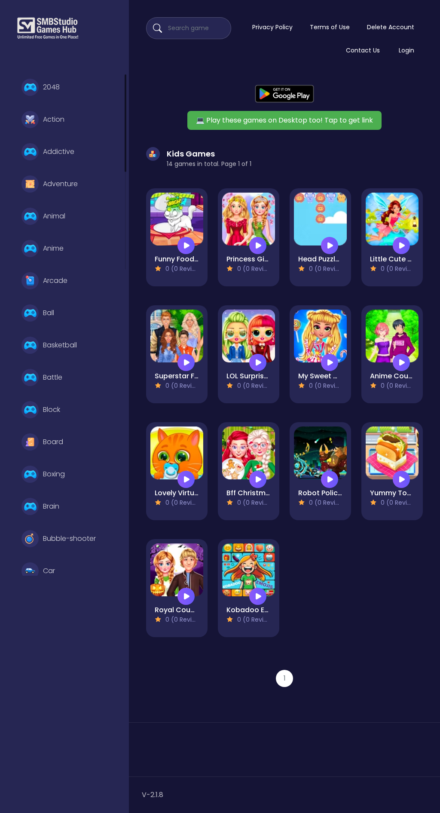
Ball (48, 313)
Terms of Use (330, 27)
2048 (51, 87)
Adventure (60, 184)
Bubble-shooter (69, 538)
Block (51, 409)
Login (406, 50)
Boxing (54, 474)
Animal (54, 216)
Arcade (55, 280)
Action (53, 119)
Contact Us (363, 50)
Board (53, 442)
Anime (53, 248)
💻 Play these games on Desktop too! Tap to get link (284, 120)
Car (49, 571)
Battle (52, 377)
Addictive (58, 151)
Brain (51, 506)
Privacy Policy (272, 27)
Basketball (60, 345)
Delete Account (390, 27)
